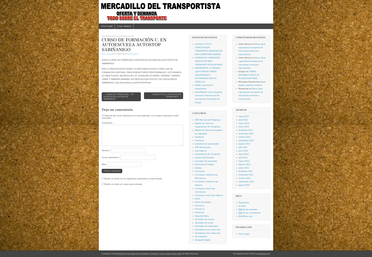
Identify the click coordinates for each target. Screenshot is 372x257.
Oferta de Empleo (203, 202)
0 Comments (133, 54)
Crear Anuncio (124, 26)
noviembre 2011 (245, 175)
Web (104, 164)
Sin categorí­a (201, 236)
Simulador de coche (204, 223)
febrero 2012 (244, 164)
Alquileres (199, 137)
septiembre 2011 (246, 181)
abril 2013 (243, 120)
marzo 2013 (244, 123)
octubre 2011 (244, 178)
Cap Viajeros (201, 151)
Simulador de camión (204, 219)
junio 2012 (243, 151)
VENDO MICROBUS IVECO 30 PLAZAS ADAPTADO (248, 74)
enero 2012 (243, 168)
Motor (197, 198)
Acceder (242, 206)
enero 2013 (243, 126)
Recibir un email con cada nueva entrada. (123, 184)
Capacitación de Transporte (207, 154)
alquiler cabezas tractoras (250, 85)
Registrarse (243, 202)
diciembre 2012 (245, 130)
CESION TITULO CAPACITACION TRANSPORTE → (166, 95)
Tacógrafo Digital (202, 240)
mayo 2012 (243, 154)
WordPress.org (245, 216)
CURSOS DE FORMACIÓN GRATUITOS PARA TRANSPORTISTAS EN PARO (208, 61)
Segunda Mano (202, 216)
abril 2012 (243, 157)
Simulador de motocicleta (206, 226)
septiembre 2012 (246, 140)
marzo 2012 (244, 161)
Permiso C (199, 205)
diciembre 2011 (245, 171)
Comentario (107, 123)
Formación (200, 171)
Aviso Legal (106, 26)
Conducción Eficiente (204, 157)
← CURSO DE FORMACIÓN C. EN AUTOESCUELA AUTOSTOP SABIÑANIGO (119, 96)
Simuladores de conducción (207, 229)
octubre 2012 (244, 137)
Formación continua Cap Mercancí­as (118, 36)
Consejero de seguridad (206, 161)
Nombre (106, 150)
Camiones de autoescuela (207, 144)
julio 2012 (242, 147)
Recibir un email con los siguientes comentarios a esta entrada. (133, 178)
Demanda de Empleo (204, 164)
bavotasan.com (264, 254)
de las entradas (247, 209)
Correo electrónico (111, 157)
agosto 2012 (244, 144)
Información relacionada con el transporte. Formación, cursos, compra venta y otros (149, 254)
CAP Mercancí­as (202, 147)
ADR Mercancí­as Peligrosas (208, 120)
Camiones (199, 140)
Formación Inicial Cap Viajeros (209, 195)
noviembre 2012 (245, 133)
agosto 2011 (244, 185)
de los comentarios (249, 213)
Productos (199, 212)
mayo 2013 (243, 116)
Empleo (198, 168)
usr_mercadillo (109, 54)
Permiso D (199, 209)
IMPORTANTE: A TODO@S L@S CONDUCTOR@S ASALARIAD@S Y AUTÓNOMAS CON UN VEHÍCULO (207, 75)
